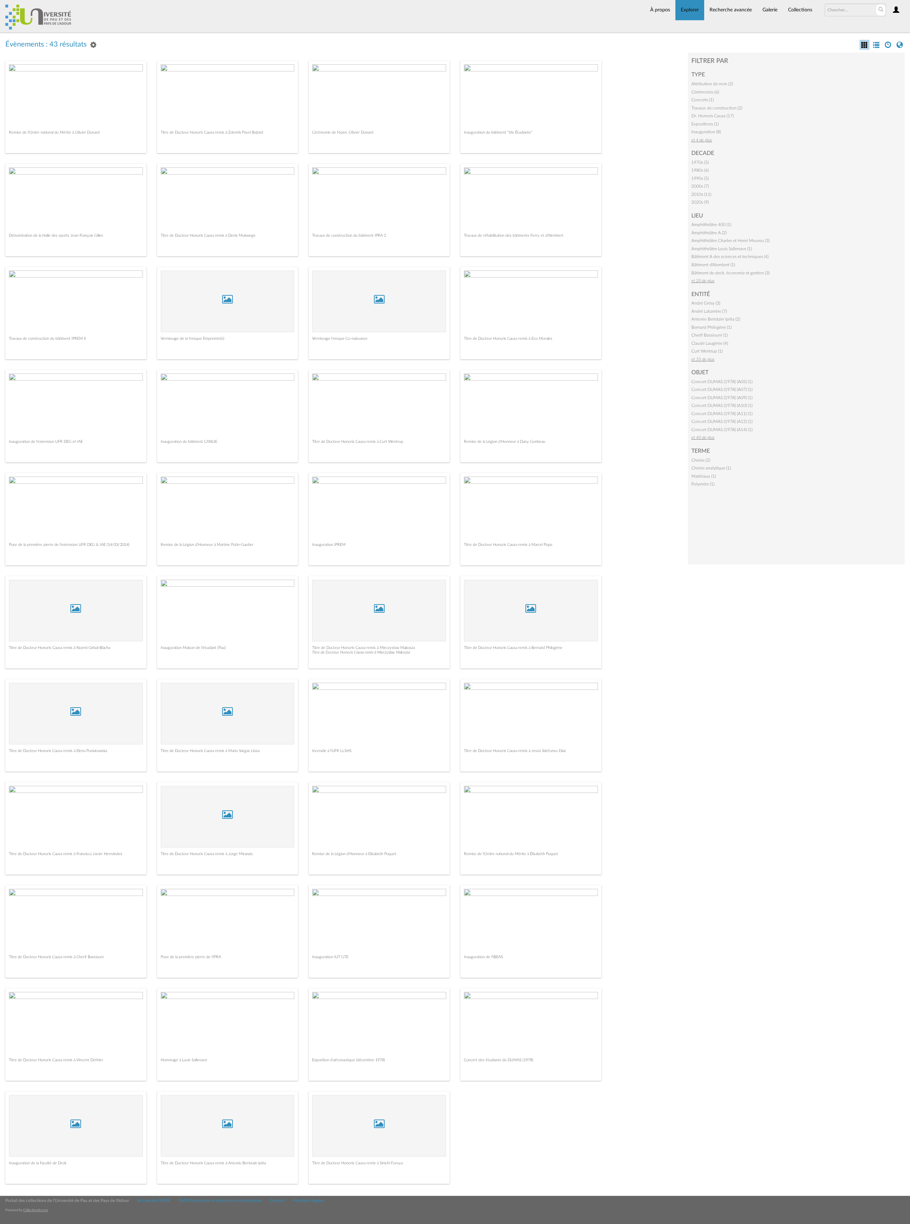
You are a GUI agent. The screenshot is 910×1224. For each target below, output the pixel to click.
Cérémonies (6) (705, 92)
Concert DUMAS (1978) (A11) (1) (722, 414)
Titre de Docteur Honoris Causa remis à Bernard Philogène (513, 648)
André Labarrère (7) (709, 311)
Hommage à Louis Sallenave (184, 1060)
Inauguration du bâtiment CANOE (189, 442)
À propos (660, 9)
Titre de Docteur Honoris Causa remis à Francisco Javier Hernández (65, 854)
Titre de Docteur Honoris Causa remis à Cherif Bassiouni (56, 957)
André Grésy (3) (705, 303)
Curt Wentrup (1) (707, 351)
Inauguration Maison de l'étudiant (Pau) (193, 648)
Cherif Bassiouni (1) (709, 335)
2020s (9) (700, 202)
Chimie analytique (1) (711, 468)
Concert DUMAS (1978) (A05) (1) (722, 382)
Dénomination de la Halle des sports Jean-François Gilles (56, 235)
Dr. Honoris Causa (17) (712, 116)
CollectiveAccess (35, 1210)
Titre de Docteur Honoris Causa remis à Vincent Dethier (56, 1060)
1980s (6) (700, 170)
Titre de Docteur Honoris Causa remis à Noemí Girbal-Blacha (59, 648)
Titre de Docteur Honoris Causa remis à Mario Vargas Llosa (210, 751)
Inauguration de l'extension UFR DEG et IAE (46, 442)
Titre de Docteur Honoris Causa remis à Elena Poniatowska (58, 751)
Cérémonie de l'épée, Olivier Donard (342, 132)
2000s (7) (700, 186)
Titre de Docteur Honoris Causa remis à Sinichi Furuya (357, 1163)
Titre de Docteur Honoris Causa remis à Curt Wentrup (357, 442)
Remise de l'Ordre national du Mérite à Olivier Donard (54, 132)
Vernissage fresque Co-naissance (340, 338)
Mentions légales (308, 1200)
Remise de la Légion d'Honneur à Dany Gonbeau (504, 442)
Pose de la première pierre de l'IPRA (191, 957)
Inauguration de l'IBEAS (483, 957)
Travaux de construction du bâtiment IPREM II (47, 338)
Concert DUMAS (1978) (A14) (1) (722, 430)
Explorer (690, 9)
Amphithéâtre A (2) (709, 233)
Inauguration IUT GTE (330, 957)
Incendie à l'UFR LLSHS (332, 751)
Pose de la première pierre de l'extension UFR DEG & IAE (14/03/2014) (69, 545)
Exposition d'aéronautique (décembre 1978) (348, 1060)
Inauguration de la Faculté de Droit (37, 1163)
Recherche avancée (731, 9)
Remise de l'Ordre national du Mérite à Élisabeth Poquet (511, 854)
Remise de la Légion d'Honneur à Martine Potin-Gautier (207, 545)
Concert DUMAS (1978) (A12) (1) (722, 421)
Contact (277, 1200)
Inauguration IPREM (329, 545)
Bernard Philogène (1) (711, 327)
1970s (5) (700, 162)
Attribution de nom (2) (712, 84)
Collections (800, 9)
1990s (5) (700, 178)
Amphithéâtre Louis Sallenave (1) (721, 249)
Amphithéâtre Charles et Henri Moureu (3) (730, 240)
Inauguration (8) (706, 132)
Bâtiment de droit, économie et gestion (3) (730, 273)
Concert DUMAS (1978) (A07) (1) (722, 389)
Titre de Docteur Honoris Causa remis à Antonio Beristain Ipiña (213, 1163)
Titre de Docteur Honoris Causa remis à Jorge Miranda (206, 854)
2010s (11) (701, 194)
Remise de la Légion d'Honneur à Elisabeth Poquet (354, 854)
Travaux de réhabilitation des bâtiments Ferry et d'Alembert (513, 235)
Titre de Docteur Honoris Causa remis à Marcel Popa (508, 545)
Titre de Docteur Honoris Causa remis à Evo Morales (508, 338)
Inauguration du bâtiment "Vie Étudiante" (498, 132)
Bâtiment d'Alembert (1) (713, 265)
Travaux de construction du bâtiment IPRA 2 (349, 235)
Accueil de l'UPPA (153, 1200)
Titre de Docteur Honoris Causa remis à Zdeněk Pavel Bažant (212, 132)
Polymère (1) (702, 484)
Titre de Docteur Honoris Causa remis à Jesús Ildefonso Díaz (515, 751)
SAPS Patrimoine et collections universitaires (220, 1200)
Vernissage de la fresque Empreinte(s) (192, 338)
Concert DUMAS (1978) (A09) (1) (722, 398)
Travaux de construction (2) (716, 108)
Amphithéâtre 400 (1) (711, 224)
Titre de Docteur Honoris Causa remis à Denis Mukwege (208, 235)
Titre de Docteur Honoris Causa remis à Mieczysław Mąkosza (363, 648)
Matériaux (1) (703, 476)
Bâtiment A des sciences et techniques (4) (730, 256)
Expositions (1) (705, 124)
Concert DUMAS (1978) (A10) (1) (722, 405)
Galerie (769, 9)
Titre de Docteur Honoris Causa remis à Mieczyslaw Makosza (361, 652)
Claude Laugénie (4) (709, 343)
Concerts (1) (702, 100)
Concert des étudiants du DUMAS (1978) (498, 1060)
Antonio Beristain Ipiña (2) (715, 319)
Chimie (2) (700, 460)
